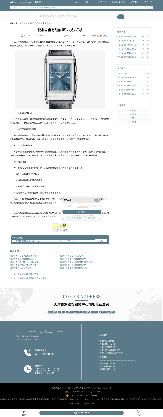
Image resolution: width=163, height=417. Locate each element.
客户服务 (135, 2)
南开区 (86, 312)
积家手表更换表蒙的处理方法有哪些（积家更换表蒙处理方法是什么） (128, 94)
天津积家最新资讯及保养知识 (112, 353)
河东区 (70, 312)
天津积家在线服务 (107, 341)
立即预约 (81, 212)
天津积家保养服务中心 (32, 213)
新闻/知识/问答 (118, 2)
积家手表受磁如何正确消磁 (126, 86)
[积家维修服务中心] (26, 2)
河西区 (78, 312)
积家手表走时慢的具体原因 (126, 90)
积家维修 (133, 110)
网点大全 (102, 2)
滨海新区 (52, 312)
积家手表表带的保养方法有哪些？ (128, 78)
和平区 (61, 312)
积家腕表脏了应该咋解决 (20, 268)
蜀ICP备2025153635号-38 (84, 392)
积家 (133, 118)
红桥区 (103, 312)
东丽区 (111, 312)
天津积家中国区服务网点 (110, 350)
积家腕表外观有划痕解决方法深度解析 (76, 262)
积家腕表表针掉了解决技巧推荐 (73, 265)
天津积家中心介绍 (107, 344)
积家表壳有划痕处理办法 (28, 274)
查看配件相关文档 (107, 369)
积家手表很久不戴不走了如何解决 (24, 262)
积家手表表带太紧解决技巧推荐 (73, 259)
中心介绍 (148, 2)
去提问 (64, 230)
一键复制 (101, 241)
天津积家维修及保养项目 (110, 347)
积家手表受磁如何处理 (125, 82)
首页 (77, 2)
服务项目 (89, 2)
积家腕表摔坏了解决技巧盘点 (22, 259)
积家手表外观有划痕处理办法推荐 (24, 256)
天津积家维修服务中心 (83, 388)
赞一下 (55, 230)
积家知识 (44, 23)
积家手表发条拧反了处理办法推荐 (24, 265)
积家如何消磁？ (122, 74)
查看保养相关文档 (107, 366)
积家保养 (133, 114)
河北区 (94, 312)
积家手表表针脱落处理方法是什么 (32, 278)
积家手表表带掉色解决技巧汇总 (73, 268)
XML (99, 392)
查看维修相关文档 (107, 364)
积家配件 (133, 122)
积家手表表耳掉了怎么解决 (71, 256)
